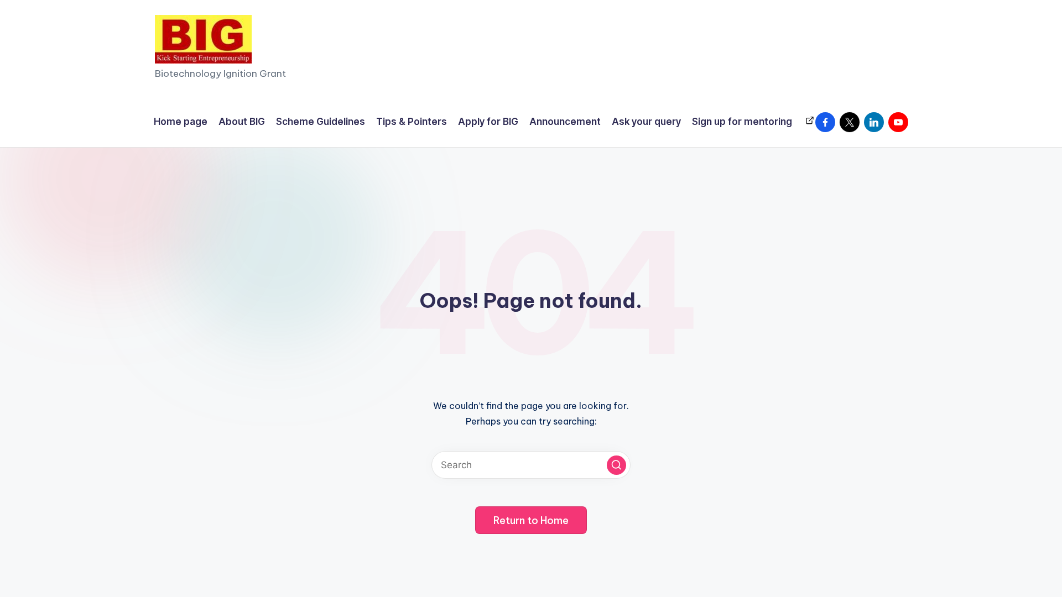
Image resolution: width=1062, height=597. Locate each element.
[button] (616, 465)
